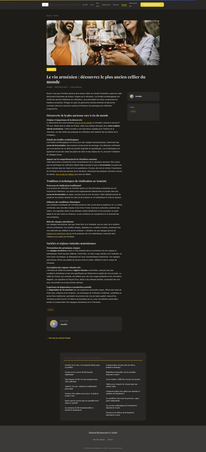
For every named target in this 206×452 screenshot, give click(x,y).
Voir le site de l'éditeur (65, 174)
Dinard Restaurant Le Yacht (64, 4)
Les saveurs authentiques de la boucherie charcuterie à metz (121, 406)
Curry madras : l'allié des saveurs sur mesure (123, 379)
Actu (92, 5)
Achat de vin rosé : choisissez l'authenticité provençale (81, 387)
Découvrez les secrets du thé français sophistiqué (79, 373)
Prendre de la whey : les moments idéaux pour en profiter (82, 366)
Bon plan (97, 4)
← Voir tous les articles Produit (58, 338)
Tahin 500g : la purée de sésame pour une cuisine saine (122, 385)
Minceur (116, 5)
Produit (124, 5)
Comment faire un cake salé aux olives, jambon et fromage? (120, 366)
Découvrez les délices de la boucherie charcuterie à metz (120, 413)
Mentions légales (99, 439)
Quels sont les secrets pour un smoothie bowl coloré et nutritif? (82, 402)
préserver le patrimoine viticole (59, 233)
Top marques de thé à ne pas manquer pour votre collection (81, 380)
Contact (110, 439)
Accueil (85, 5)
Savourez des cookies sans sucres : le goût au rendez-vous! (81, 394)
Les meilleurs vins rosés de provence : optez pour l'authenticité (122, 399)
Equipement (106, 5)
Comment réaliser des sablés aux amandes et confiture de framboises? (123, 392)
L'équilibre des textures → (152, 4)
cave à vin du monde (83, 123)
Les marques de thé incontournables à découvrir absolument (79, 409)
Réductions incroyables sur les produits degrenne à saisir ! (121, 373)
